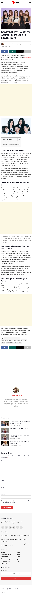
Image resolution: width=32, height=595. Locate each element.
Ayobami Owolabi (14, 432)
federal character (6, 340)
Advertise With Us (5, 590)
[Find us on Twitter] (6, 527)
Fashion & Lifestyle (6, 559)
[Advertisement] (16, 100)
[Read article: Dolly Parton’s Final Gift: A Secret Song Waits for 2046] (5, 437)
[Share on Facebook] (4, 51)
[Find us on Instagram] (10, 527)
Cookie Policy (15, 590)
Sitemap (23, 590)
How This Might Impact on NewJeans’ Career (10, 145)
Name (3, 480)
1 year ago (18, 44)
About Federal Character (12, 588)
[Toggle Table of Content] (18, 139)
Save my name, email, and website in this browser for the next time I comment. (16, 501)
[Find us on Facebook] (2, 527)
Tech (18, 561)
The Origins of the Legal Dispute (8, 141)
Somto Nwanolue (10, 44)
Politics (18, 556)
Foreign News (16, 340)
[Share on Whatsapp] (12, 51)
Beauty (3, 552)
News (3, 342)
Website (3, 494)
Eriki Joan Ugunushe (15, 425)
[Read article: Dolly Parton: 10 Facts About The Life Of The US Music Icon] (5, 430)
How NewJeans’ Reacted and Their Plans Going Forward (11, 144)
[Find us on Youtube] (13, 527)
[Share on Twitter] (20, 51)
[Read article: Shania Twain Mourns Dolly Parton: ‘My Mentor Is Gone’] (5, 443)
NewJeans (23, 340)
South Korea (18, 342)
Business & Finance (6, 554)
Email (3, 487)
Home (2, 7)
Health (18, 552)
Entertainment (8, 7)
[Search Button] (30, 2)
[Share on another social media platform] (27, 51)
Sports (18, 559)
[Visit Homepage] (16, 2)
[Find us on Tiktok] (17, 527)
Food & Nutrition (5, 561)
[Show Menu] (2, 2)
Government (4, 563)
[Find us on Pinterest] (21, 527)
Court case (7, 338)
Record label (9, 342)
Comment (4, 461)
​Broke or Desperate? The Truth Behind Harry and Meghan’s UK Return (20, 422)
